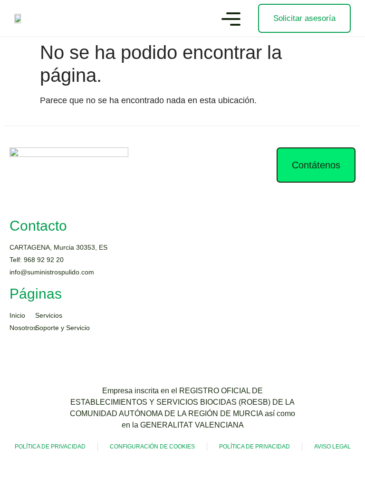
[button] (231, 20)
